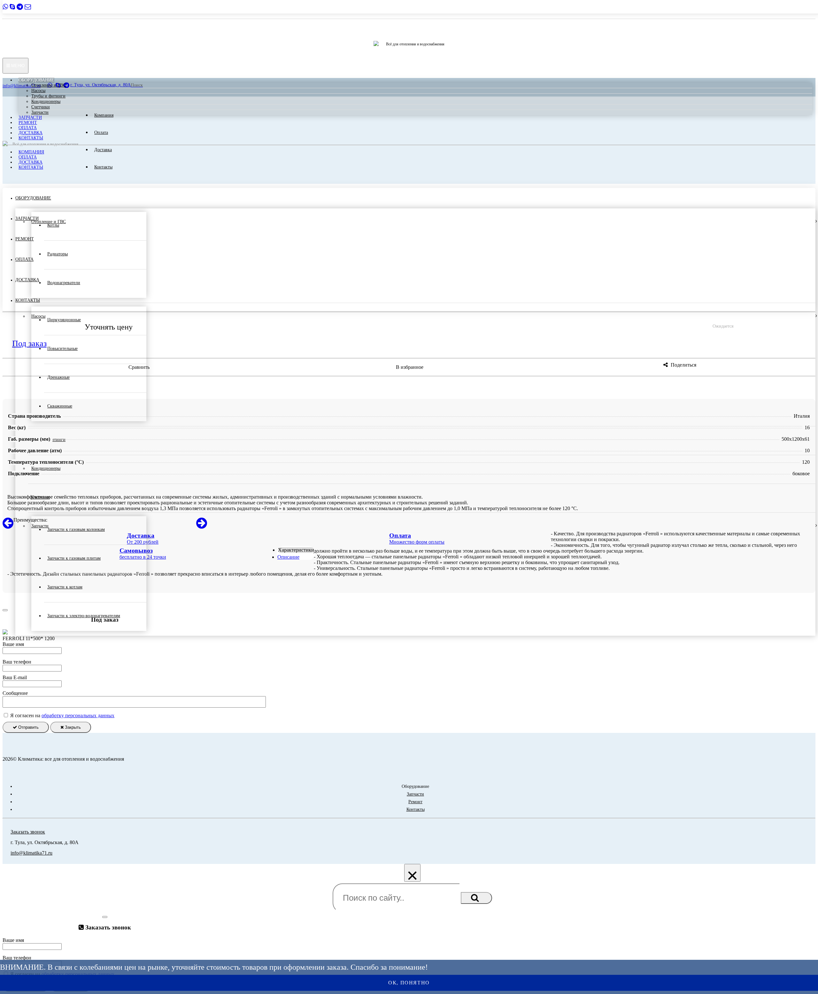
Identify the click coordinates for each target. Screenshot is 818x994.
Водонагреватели (63, 282)
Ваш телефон (17, 661)
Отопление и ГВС (48, 85)
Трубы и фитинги (48, 96)
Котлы (53, 225)
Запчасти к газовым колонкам (76, 529)
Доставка (30, 132)
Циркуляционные (64, 319)
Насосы (38, 90)
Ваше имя (13, 644)
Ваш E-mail (15, 677)
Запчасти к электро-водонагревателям (83, 615)
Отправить (28, 727)
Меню (17, 65)
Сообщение (15, 693)
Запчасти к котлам (64, 587)
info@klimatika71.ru (31, 853)
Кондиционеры (45, 101)
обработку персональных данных (78, 715)
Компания (31, 152)
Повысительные (62, 348)
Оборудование (36, 80)
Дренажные (58, 377)
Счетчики (40, 107)
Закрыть (72, 727)
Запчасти (40, 112)
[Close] (5, 610)
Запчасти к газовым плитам (74, 558)
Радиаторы (57, 254)
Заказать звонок (28, 832)
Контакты (31, 138)
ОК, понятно (409, 982)
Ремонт (28, 122)
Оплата (28, 127)
